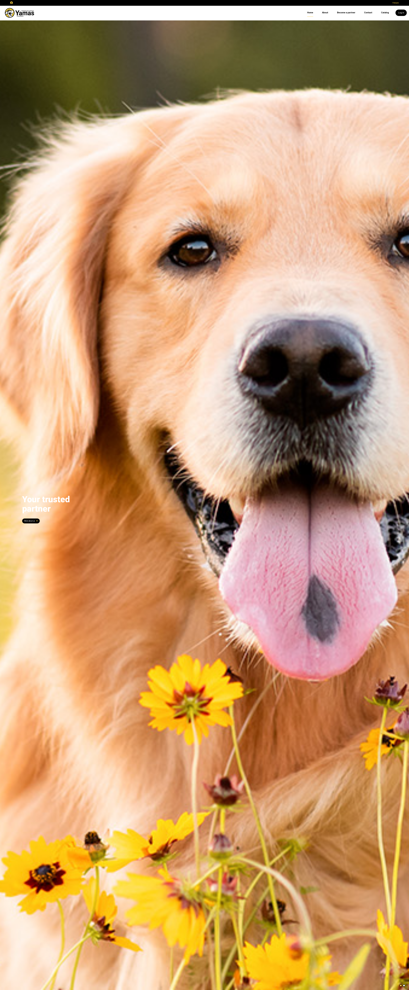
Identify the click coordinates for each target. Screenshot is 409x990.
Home (310, 12)
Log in (401, 12)
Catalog (385, 12)
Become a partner (346, 12)
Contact (368, 12)
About (325, 12)
